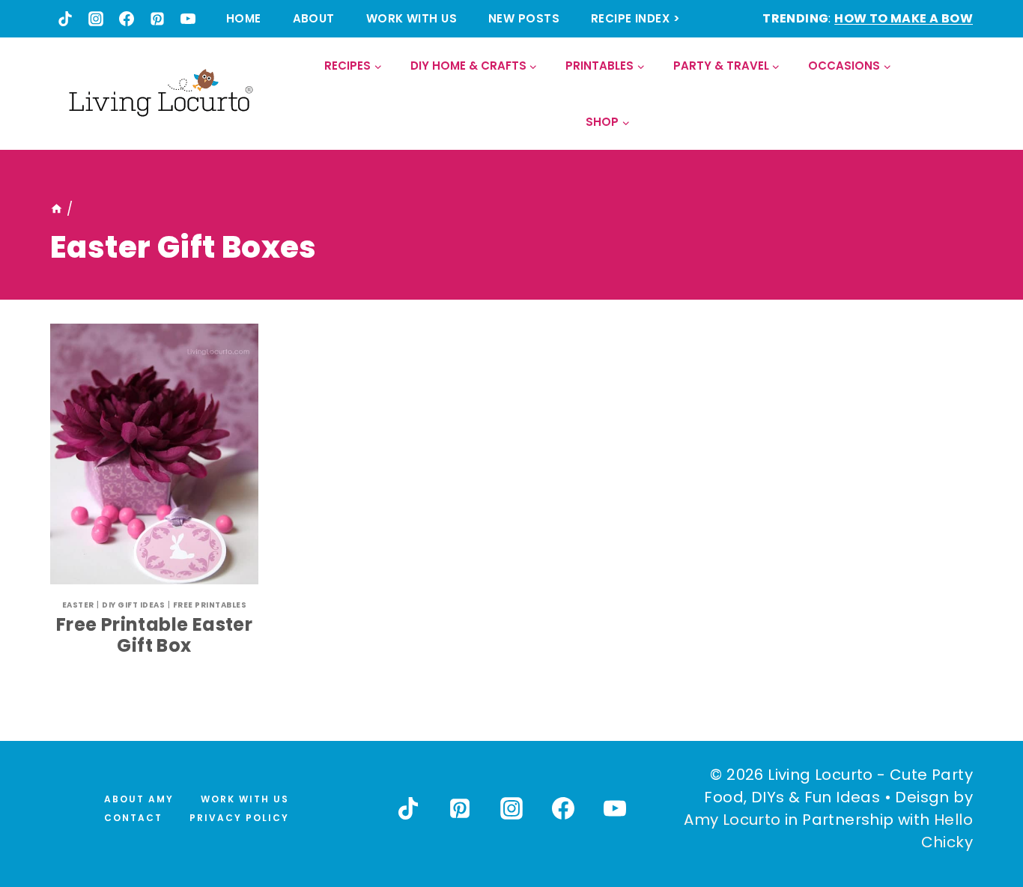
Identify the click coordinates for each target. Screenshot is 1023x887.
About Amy (139, 799)
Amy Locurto (732, 819)
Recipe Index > (635, 18)
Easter (78, 605)
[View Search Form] (960, 94)
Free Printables (210, 605)
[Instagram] (96, 19)
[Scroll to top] (979, 820)
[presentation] (154, 454)
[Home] (56, 209)
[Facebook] (127, 19)
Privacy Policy (239, 817)
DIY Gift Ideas (133, 605)
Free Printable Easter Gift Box (154, 635)
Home (243, 18)
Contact (133, 817)
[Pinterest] (157, 19)
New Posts (523, 18)
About (314, 18)
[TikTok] (65, 19)
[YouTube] (188, 19)
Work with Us (411, 18)
